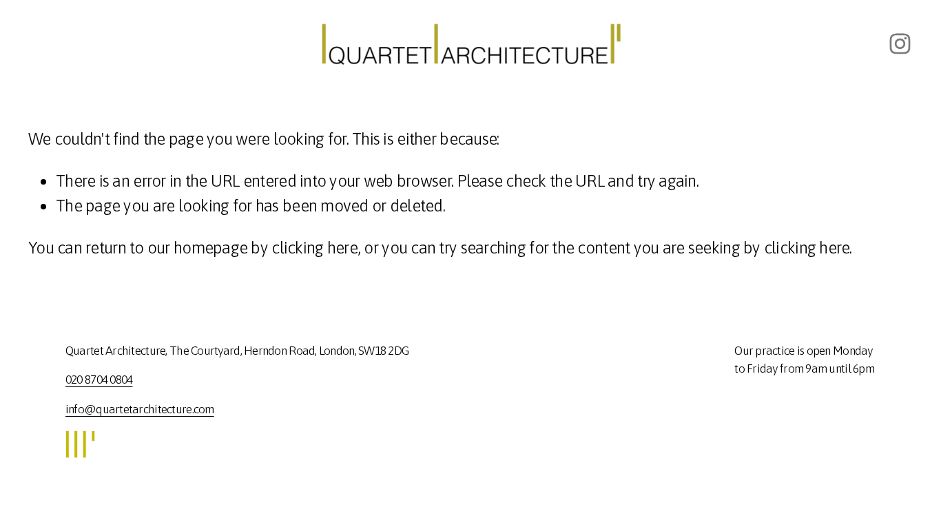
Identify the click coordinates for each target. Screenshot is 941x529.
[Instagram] (900, 43)
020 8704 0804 (99, 379)
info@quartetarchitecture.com (139, 409)
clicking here (314, 247)
